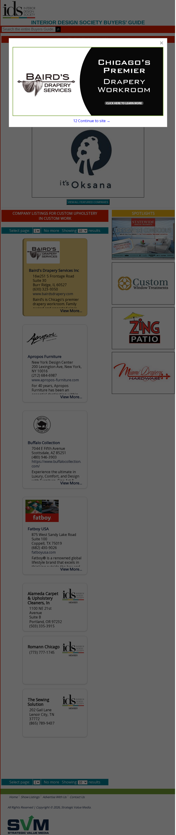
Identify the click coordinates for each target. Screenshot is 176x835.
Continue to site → (91, 120)
